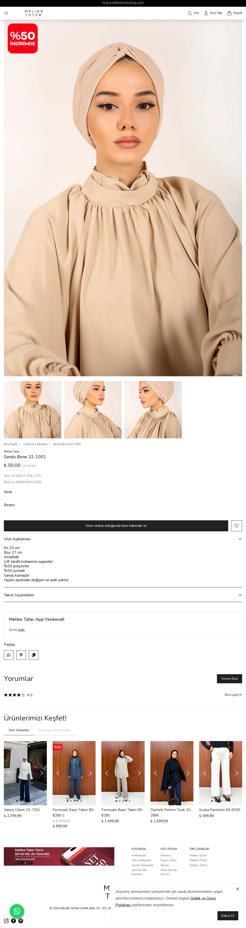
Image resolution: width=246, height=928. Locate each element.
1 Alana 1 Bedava (35, 444)
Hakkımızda (139, 855)
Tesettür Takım (198, 865)
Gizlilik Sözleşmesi (142, 865)
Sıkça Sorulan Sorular (169, 872)
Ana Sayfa (11, 444)
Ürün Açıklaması (17, 539)
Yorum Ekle (229, 678)
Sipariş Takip (168, 860)
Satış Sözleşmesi (141, 860)
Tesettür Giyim (198, 855)
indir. (21, 629)
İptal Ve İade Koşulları (139, 872)
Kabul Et (227, 915)
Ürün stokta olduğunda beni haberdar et (116, 525)
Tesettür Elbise (198, 860)
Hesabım (165, 855)
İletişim (164, 865)
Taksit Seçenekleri (19, 595)
